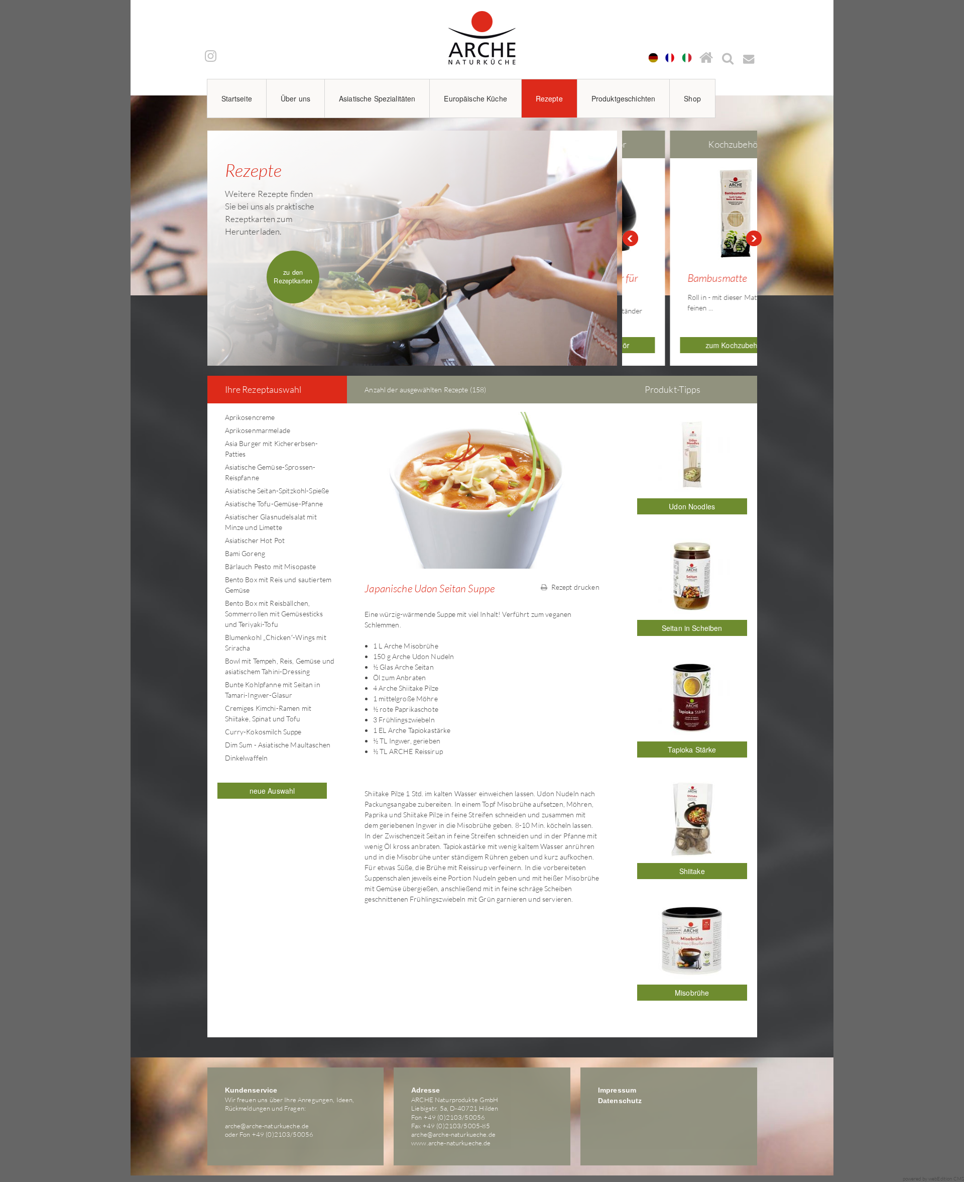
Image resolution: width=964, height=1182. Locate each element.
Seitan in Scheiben (692, 628)
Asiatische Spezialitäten (377, 98)
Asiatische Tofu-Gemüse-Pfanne (274, 503)
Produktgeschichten (623, 98)
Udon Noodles (692, 506)
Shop (692, 98)
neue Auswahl (272, 791)
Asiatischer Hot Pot (255, 540)
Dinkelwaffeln (246, 758)
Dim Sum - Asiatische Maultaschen (277, 744)
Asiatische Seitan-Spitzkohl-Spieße (277, 490)
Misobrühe (692, 993)
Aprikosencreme (250, 417)
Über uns (295, 98)
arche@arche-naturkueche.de (267, 1126)
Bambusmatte (674, 277)
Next (754, 239)
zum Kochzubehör (692, 345)
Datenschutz (620, 1101)
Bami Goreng (245, 553)
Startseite (236, 98)
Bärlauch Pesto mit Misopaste (270, 566)
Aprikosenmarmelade (258, 430)
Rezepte (549, 98)
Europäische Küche (475, 98)
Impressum (617, 1090)
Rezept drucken (574, 587)
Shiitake (692, 871)
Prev (630, 239)
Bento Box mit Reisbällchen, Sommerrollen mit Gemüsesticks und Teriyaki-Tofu (274, 613)
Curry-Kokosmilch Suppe (263, 731)
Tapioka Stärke (692, 749)
